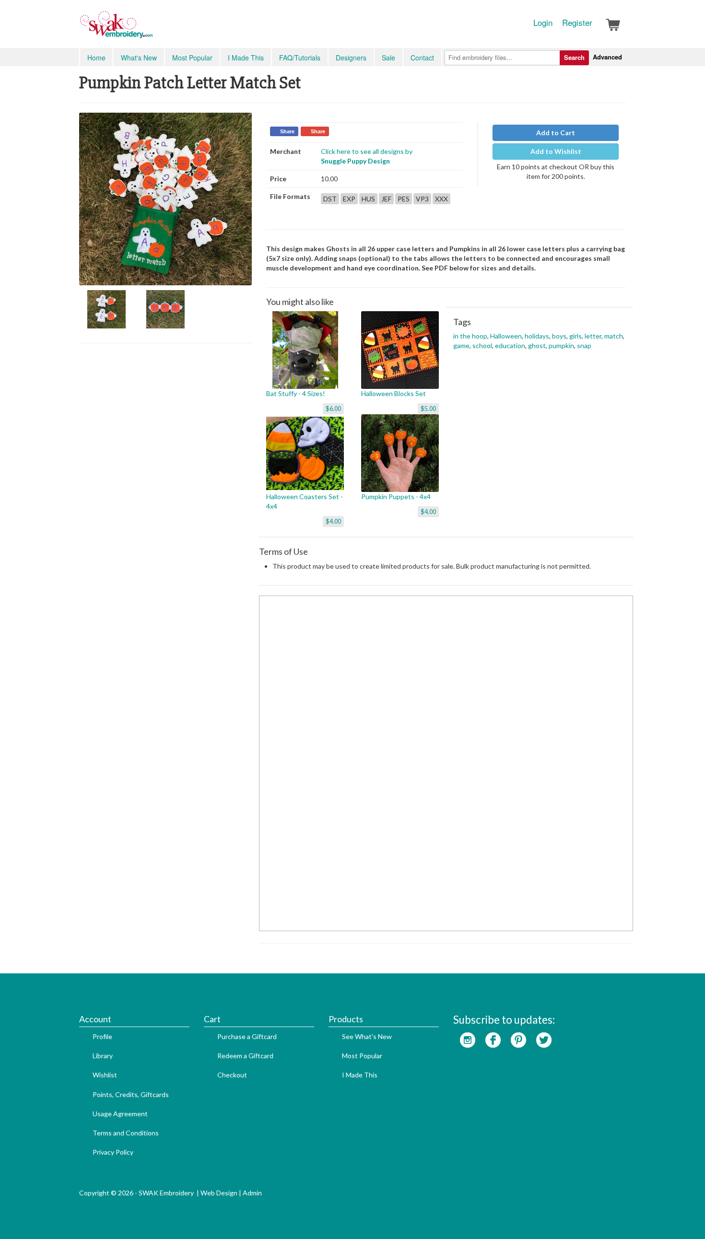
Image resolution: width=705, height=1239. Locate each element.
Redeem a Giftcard (245, 1056)
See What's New (367, 1036)
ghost (537, 345)
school (482, 345)
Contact (422, 57)
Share (287, 131)
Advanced (607, 56)
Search (574, 57)
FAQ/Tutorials (299, 57)
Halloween (506, 336)
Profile (102, 1036)
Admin (252, 1193)
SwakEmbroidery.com (151, 29)
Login (542, 22)
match (613, 336)
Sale (388, 57)
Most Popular (192, 57)
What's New (139, 57)
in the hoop (470, 336)
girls (575, 336)
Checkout (232, 1075)
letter (593, 336)
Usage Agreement (120, 1114)
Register (577, 22)
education (510, 345)
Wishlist (105, 1075)
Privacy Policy (113, 1152)
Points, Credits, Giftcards (131, 1094)
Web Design (218, 1193)
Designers (351, 57)
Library (103, 1056)
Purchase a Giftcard (247, 1036)
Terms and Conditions (126, 1133)
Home (96, 57)
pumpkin (561, 345)
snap (584, 345)
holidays (537, 336)
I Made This (246, 57)
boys (559, 336)
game (461, 345)
